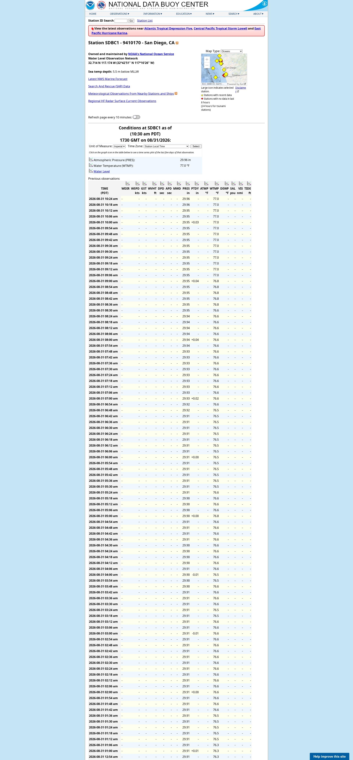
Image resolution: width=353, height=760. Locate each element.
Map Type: (213, 51)
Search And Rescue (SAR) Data (109, 86)
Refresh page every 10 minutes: (110, 117)
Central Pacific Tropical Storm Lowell (220, 28)
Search (233, 13)
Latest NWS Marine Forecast (107, 79)
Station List (145, 21)
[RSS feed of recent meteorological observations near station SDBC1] (176, 94)
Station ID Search (101, 21)
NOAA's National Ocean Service (151, 54)
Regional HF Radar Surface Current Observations (122, 101)
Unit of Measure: (101, 146)
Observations (118, 13)
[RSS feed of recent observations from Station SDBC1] (177, 42)
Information (151, 13)
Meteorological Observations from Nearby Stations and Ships (131, 94)
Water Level (102, 171)
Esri (241, 84)
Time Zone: (136, 146)
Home (92, 13)
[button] (207, 59)
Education (183, 13)
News (209, 13)
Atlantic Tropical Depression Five (168, 28)
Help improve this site (329, 756)
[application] (224, 70)
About (257, 13)
